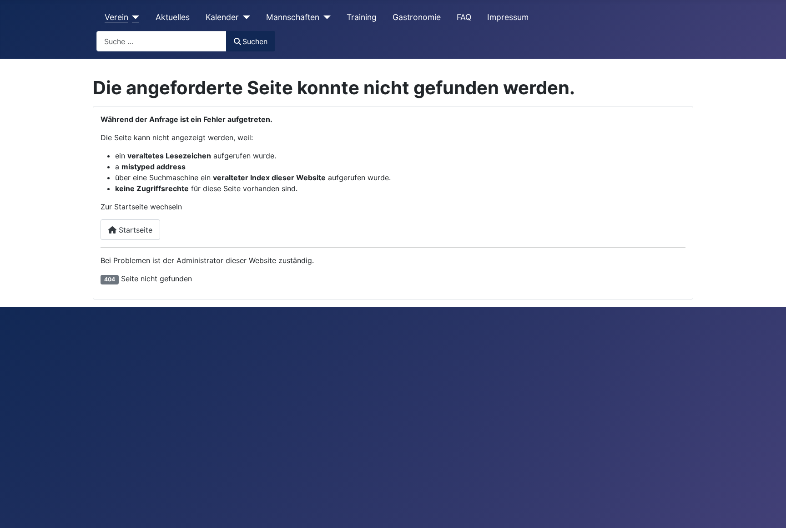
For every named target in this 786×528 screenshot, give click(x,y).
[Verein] (134, 17)
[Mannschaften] (325, 17)
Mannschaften (292, 17)
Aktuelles (173, 17)
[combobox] (161, 41)
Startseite (134, 229)
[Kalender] (244, 17)
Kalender (222, 17)
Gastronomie (417, 17)
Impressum (508, 17)
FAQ (464, 17)
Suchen (254, 41)
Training (362, 17)
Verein (116, 17)
